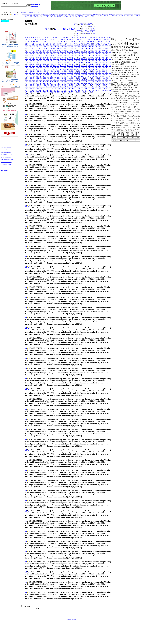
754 (90, 88)
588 (110, 76)
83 (72, 41)
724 (71, 87)
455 (72, 67)
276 (47, 55)
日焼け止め (66, 29)
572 (54, 76)
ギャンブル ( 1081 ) (74, 16)
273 (37, 55)
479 (71, 69)
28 (94, 38)
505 (76, 71)
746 (62, 88)
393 (27, 64)
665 (37, 83)
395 (34, 64)
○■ (26, 94)
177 (44, 48)
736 (27, 88)
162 (76, 46)
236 (78, 52)
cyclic (38, 12)
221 (26, 52)
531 (82, 73)
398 (44, 64)
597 (55, 78)
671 (58, 83)
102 (39, 43)
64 (105, 39)
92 (96, 41)
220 (107, 50)
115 (84, 43)
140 (85, 45)
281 (64, 55)
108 (60, 43)
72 (42, 41)
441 (110, 66)
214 (86, 50)
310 (79, 57)
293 (106, 55)
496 (44, 71)
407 (76, 64)
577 (71, 76)
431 (75, 66)
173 (30, 48)
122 (108, 43)
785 (27, 92)
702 (79, 85)
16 (62, 38)
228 (51, 52)
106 (53, 43)
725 (75, 87)
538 (106, 73)
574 (61, 76)
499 (55, 71)
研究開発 (74, 619)
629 (82, 80)
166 (90, 46)
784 (110, 90)
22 (78, 38)
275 (44, 55)
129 (47, 45)
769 (58, 90)
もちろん (85, 26)
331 (68, 59)
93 (99, 41)
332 (71, 59)
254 (55, 53)
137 (75, 45)
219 (103, 50)
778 (89, 90)
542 (34, 74)
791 (48, 92)
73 (45, 41)
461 (93, 67)
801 (83, 92)
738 (34, 88)
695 (55, 85)
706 (93, 85)
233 (68, 52)
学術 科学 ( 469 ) (122, 15)
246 (27, 53)
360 (83, 60)
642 (41, 81)
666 (40, 83)
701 (76, 85)
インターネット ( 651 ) (27, 14)
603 (76, 78)
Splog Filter (4, 170)
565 (30, 76)
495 (41, 71)
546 (48, 74)
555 (79, 74)
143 (96, 45)
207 (62, 50)
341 (103, 59)
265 (93, 53)
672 (61, 83)
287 (85, 55)
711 (26, 87)
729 (89, 87)
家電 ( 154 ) (106, 15)
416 (107, 64)
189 (85, 48)
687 (27, 85)
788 (37, 92)
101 (36, 43)
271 (30, 55)
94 (102, 41)
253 (51, 53)
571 (51, 76)
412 (93, 64)
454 (69, 67)
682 (96, 83)
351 (51, 60)
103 (43, 43)
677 (78, 83)
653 (79, 81)
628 (78, 80)
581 (85, 76)
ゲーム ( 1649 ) (78, 14)
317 (103, 57)
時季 (46, 28)
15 (59, 38)
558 (90, 74)
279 (58, 55)
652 (76, 81)
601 (69, 78)
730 (92, 87)
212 (79, 50)
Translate (15, 14)
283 (71, 55)
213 (83, 50)
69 (34, 41)
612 (107, 78)
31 (102, 38)
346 (34, 60)
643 (44, 81)
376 (54, 62)
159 (65, 46)
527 (68, 73)
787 (34, 92)
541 (30, 74)
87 (83, 41)
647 (58, 81)
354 (62, 60)
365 (100, 60)
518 (37, 73)
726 (78, 87)
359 (79, 60)
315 (96, 57)
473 (51, 69)
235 (75, 52)
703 (83, 85)
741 (44, 88)
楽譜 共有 (69, 619)
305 (62, 57)
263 (86, 53)
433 (82, 66)
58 (89, 39)
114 (81, 43)
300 (44, 57)
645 (51, 81)
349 (44, 60)
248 (34, 53)
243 (103, 52)
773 (71, 90)
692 (44, 85)
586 (103, 76)
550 (62, 74)
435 (89, 66)
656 (90, 81)
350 (48, 60)
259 (72, 53)
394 (30, 64)
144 (99, 45)
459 (86, 67)
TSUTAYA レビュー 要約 (6, 162)
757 (100, 88)
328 (58, 59)
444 (34, 67)
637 (110, 80)
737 (30, 88)
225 (40, 52)
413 (96, 64)
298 (37, 57)
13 (53, 38)
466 (26, 69)
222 (30, 52)
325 (47, 59)
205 (55, 50)
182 (61, 48)
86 (80, 41)
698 (65, 85)
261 (79, 53)
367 (107, 60)
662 (26, 83)
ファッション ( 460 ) (72, 15)
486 (96, 69)
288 (89, 55)
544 (41, 74)
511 (97, 71)
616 (37, 80)
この (82, 24)
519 (40, 73)
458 (83, 67)
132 (58, 45)
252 (48, 53)
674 (68, 83)
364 (97, 60)
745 (58, 88)
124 (30, 45)
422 (44, 66)
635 (103, 80)
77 (56, 41)
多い (78, 33)
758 (103, 88)
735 (110, 87)
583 (92, 76)
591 (34, 78)
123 (26, 45)
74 (48, 41)
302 (51, 57)
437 (96, 66)
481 (78, 69)
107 (57, 43)
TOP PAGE (5, 21)
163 (79, 46)
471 (44, 69)
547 (51, 74)
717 (47, 87)
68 (32, 41)
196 (110, 48)
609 (97, 78)
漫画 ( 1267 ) (87, 15)
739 (37, 88)
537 (103, 73)
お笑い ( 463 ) (53, 16)
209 (69, 50)
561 (100, 74)
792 (51, 92)
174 (33, 48)
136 (71, 45)
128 (44, 45)
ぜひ (91, 26)
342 (106, 59)
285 (78, 55)
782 (103, 90)
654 (83, 81)
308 (72, 57)
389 (99, 62)
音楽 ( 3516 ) (112, 14)
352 (55, 60)
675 (71, 83)
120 (101, 43)
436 (92, 66)
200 (37, 50)
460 (90, 67)
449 (51, 67)
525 (61, 73)
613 (26, 80)
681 (92, 83)
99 (30, 43)
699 (69, 85)
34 (110, 38)
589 (27, 78)
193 (99, 48)
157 (58, 46)
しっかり (79, 30)
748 (69, 88)
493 (34, 71)
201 (41, 50)
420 (37, 66)
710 (107, 85)
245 (110, 52)
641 (37, 81)
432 (78, 66)
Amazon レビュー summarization (7, 149)
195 (106, 48)
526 (64, 73)
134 (64, 45)
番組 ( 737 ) (93, 15)
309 (76, 57)
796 (65, 92)
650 (69, 81)
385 (85, 62)
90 (91, 41)
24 (83, 38)
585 (99, 76)
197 (27, 50)
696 (58, 85)
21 (75, 38)
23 (81, 38)
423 (47, 66)
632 (92, 80)
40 (40, 39)
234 (71, 52)
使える (78, 31)
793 (55, 92)
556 (83, 74)
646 (55, 81)
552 (69, 74)
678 (82, 83)
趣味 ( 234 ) (59, 16)
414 (100, 64)
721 (61, 87)
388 (96, 62)
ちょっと (76, 28)
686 (110, 83)
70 (37, 41)
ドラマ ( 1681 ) (119, 14)
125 (33, 45)
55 (81, 39)
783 (106, 90)
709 (103, 85)
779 (92, 90)
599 (62, 78)
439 (103, 66)
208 (65, 50)
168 (97, 46)
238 (85, 52)
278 (54, 55)
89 (88, 41)
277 (51, 55)
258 (69, 53)
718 (50, 87)
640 (34, 81)
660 (103, 81)
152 (41, 46)
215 (89, 50)
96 (107, 41)
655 (86, 81)
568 (40, 76)
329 (61, 59)
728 (85, 87)
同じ (78, 35)
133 (61, 45)
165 (86, 46)
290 (96, 55)
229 (54, 52)
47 (59, 39)
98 (27, 43)
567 (37, 76)
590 (30, 78)
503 (69, 71)
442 (27, 67)
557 (86, 74)
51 (70, 39)
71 (40, 41)
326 (51, 59)
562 (103, 74)
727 (82, 87)
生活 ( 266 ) (91, 16)
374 (47, 62)
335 (82, 59)
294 (110, 55)
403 (62, 64)
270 (26, 55)
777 (85, 90)
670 (54, 83)
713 (33, 87)
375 (51, 62)
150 (34, 46)
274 (40, 55)
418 (30, 66)
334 (78, 59)
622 (58, 80)
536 (99, 73)
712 (30, 87)
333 (75, 59)
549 (58, 74)
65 (108, 39)
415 (103, 64)
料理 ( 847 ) (100, 15)
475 (58, 69)
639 (30, 81)
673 (64, 83)
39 (38, 39)
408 (79, 64)
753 (86, 88)
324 (44, 59)
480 (75, 69)
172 (26, 48)
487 (99, 69)
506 (79, 71)
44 (51, 39)
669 (51, 83)
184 (68, 48)
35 (27, 39)
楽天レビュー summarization (7, 159)
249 (37, 53)
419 (33, 66)
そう (86, 30)
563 (107, 74)
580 (82, 76)
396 (37, 64)
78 (59, 41)
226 (44, 52)
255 (58, 53)
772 (68, 90)
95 (105, 41)
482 (82, 69)
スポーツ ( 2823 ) (63, 14)
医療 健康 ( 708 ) (28, 15)
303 (55, 57)
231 (61, 52)
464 (103, 67)
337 (89, 59)
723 (68, 87)
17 (64, 38)
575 (64, 76)
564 (26, 76)
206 (58, 50)
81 (67, 41)
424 (51, 66)
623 (61, 80)
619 (47, 80)
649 (65, 81)
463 (100, 67)
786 (30, 92)
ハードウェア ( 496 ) (128, 14)
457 (79, 67)
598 (58, 78)
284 (75, 55)
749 (72, 88)
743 (51, 88)
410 (86, 64)
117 (91, 43)
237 (82, 52)
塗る (94, 33)
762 (33, 90)
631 (89, 80)
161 (72, 46)
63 (103, 39)
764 (40, 90)
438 (99, 66)
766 (47, 90)
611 (103, 78)
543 (37, 74)
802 (86, 92)
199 (34, 50)
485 (92, 69)
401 (55, 64)
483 (85, 69)
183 (64, 48)
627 (75, 80)
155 (51, 46)
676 (75, 83)
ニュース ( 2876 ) (36, 14)
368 (26, 62)
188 (82, 48)
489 (106, 69)
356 (69, 60)
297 (34, 57)
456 (76, 67)
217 (96, 50)
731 (96, 87)
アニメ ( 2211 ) (44, 14)
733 (103, 87)
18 (67, 38)
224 (37, 52)
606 (86, 78)
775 (78, 90)
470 (40, 69)
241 (96, 52)
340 (99, 59)
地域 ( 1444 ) (130, 15)
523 (54, 73)
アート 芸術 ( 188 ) (83, 16)
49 (65, 39)
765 (44, 90)
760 (26, 90)
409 (83, 64)
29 (97, 38)
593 (41, 78)
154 (48, 46)
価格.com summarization (6, 152)
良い (88, 33)
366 (103, 60)
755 (93, 88)
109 (64, 43)
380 (68, 62)
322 (37, 59)
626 (71, 80)
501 (62, 71)
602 (72, 78)
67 (29, 41)
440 (106, 66)
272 (33, 55)
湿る (83, 33)
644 (48, 81)
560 (97, 74)
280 (61, 55)
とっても (84, 28)
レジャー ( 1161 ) (114, 15)
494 (37, 71)
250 (41, 53)
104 (46, 43)
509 (90, 71)
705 (90, 85)
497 (48, 71)
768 (54, 90)
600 (65, 78)
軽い (88, 31)
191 (92, 48)
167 (93, 46)
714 (37, 87)
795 (62, 92)
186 (75, 48)
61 (97, 39)
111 (71, 43)
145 (103, 45)
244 (106, 52)
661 (107, 81)
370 (33, 62)
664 (33, 83)
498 (51, 71)
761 (30, 90)
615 (33, 80)
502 (65, 71)
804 (93, 92)
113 (77, 43)
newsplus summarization (6, 147)
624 (64, 80)
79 (61, 41)
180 (54, 48)
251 (44, 53)
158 (62, 46)
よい (93, 31)
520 (44, 73)
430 (71, 66)
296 (30, 57)
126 (37, 45)
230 (58, 52)
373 (44, 62)
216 (93, 50)
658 (97, 81)
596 (51, 78)
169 (100, 46)
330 (64, 59)
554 (76, 74)
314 (93, 57)
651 (72, 81)
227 (47, 52)
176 (40, 48)
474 (54, 69)
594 (44, 78)
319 (26, 59)
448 (48, 67)
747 (65, 88)
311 (83, 57)
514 (107, 71)
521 (47, 73)
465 (107, 67)
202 (44, 50)
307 (69, 57)
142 (92, 45)
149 (30, 46)
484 (89, 69)
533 (89, 73)
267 (100, 53)
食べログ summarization (6, 157)
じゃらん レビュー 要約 (6, 164)
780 (96, 90)
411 (90, 64)
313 (89, 57)
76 (53, 41)
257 (65, 53)
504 (72, 71)
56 (84, 39)
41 (43, 39)
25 (86, 38)
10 (45, 38)
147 (110, 45)
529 (75, 73)
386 (89, 62)
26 (89, 38)
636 (106, 80)
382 (75, 62)
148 (27, 46)
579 (78, 76)
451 (58, 67)
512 (100, 71)
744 (55, 88)
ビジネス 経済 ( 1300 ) (62, 15)
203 (48, 50)
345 (30, 60)
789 (41, 92)
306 (65, 57)
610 (100, 78)
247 (30, 53)
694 (51, 85)
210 (72, 50)
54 (78, 39)
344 (27, 60)
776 (82, 90)
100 (32, 43)
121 (104, 43)
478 (68, 69)
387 (92, 62)
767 (51, 90)
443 (30, 67)
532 (85, 73)
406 (72, 64)
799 (76, 92)
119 (98, 43)
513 (103, 71)
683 (99, 83)
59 (92, 39)
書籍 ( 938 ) (80, 15)
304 (58, 57)
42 (46, 39)
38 (35, 39)
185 (71, 48)
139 (82, 45)
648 (62, 81)
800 (79, 92)
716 (44, 87)
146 (106, 45)
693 (48, 85)
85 (78, 41)
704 (86, 85)
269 (107, 53)
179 (51, 48)
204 (51, 50)
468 (33, 69)
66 (26, 41)
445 (37, 67)
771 (64, 90)
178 (47, 48)
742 (48, 88)
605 (83, 78)
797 (69, 92)
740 (41, 88)
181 (58, 48)
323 (40, 59)
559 (93, 74)
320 (30, 59)
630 (85, 80)
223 (33, 52)
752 (83, 88)
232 (64, 52)
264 (90, 53)
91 (94, 41)
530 (78, 73)
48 (62, 39)
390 (103, 62)
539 (110, 73)
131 (54, 45)
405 (69, 64)
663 (30, 83)
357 (72, 60)
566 (33, 76)
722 (64, 87)
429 (68, 66)
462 (97, 67)
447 (44, 67)
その (75, 23)
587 (106, 76)
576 (68, 76)
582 (89, 76)
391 (106, 62)
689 (34, 85)
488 (103, 69)
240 (92, 52)
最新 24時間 (23, 12)
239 (89, 52)
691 (41, 85)
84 (75, 41)
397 (41, 64)
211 (76, 50)
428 (64, 66)
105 (50, 43)
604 (79, 78)
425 (54, 66)
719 (54, 87)
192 (96, 48)
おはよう (88, 24)
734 (106, 87)
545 (44, 74)
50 (67, 39)
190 (89, 48)
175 (37, 48)
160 (69, 46)
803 (90, 92)
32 (105, 38)
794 (58, 92)
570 (47, 76)
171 (107, 46)
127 (40, 45)
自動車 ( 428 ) (53, 15)
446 (41, 67)
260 (76, 53)
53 (76, 39)
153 (44, 46)
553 (72, 74)
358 (76, 60)
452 (62, 67)
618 (44, 80)
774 (75, 90)
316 (100, 57)
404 (65, 64)
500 (58, 71)
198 (30, 50)
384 (82, 62)
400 (51, 64)
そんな (76, 24)
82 (69, 41)
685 (106, 83)
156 (55, 46)
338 (92, 59)
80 (64, 41)
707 (97, 85)
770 (61, 90)
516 (30, 73)
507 (83, 71)
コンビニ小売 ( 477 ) (53, 14)
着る (83, 31)
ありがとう (83, 23)
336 (85, 59)
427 (61, 66)
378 (61, 62)
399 (48, 64)
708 (100, 85)
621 (54, 80)
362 (90, 60)
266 (97, 53)
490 (110, 69)
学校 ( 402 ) (65, 16)
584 (96, 76)
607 (90, 78)
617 (40, 80)
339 (96, 59)
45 (54, 39)
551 (65, 74)
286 (82, 55)
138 (78, 45)
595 (48, 78)
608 (93, 78)
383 (78, 62)
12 (51, 38)
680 (89, 83)
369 (30, 62)
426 (58, 66)
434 (85, 66)
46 (57, 39)
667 (44, 83)
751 (79, 88)
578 (75, 76)
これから (91, 28)
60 (95, 39)
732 (99, 87)
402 (58, 64)
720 (57, 87)
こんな (90, 23)
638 (27, 81)
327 (54, 59)
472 (47, 69)
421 (40, 66)
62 (100, 39)
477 (64, 69)
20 (72, 38)
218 (100, 50)
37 (32, 39)
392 (110, 62)
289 (92, 55)
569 (44, 76)
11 (48, 38)
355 (65, 60)
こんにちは (77, 26)
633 (96, 80)
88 (86, 41)
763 (37, 90)
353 (58, 60)
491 (27, 71)
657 (93, 81)
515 (26, 73)
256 (62, 53)
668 (47, 83)
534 (92, 73)
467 (30, 69)
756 (97, 88)
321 (33, 59)
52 (73, 39)
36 (30, 39)
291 (99, 55)
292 (103, 55)
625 (68, 80)
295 (27, 57)
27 (91, 38)
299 (41, 57)
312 (86, 57)
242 (99, 52)
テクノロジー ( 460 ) (44, 15)
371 (37, 62)
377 (58, 62)
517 (33, 73)
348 (41, 60)
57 (86, 39)
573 (58, 76)
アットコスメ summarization (7, 154)
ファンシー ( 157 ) (45, 16)
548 (55, 74)
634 (99, 80)
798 (72, 92)
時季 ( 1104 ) (36, 15)
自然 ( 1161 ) (37, 16)
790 (44, 92)
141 (89, 45)
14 (56, 38)
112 (74, 43)
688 (30, 85)
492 (30, 71)
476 (61, 69)
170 (103, 46)
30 (99, 38)
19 (70, 38)
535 (96, 73)
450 (55, 67)
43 (49, 39)
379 (64, 62)
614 (30, 80)
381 (71, 62)
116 (87, 43)
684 (103, 83)
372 (40, 62)
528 (71, 73)
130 (51, 45)
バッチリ (92, 30)
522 (51, 73)
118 (94, 43)
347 (37, 60)
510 (93, 71)
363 (93, 60)
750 (76, 88)
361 (86, 60)
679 (85, 83)
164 (83, 46)
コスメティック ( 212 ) (28, 16)
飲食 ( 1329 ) (105, 14)
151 (37, 46)
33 (108, 38)
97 (110, 41)
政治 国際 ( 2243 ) (97, 14)
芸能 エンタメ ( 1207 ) (87, 14)
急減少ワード (32, 12)
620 (51, 80)
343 (110, 59)
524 (58, 73)
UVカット (58, 29)
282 (68, 55)
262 (83, 53)
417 (26, 66)
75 (50, 41)
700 (72, 85)
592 (37, 78)
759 (107, 88)
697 (62, 85)
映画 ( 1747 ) (71, 14)
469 (37, 69)
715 (40, 87)
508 (86, 71)
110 (67, 43)
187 (78, 48)
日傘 (72, 29)
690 (37, 85)
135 (68, 45)
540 (27, 74)
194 (103, 48)
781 (99, 90)
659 (100, 81)
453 (65, 67)
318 (107, 57)
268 (103, 53)
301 (48, 57)
